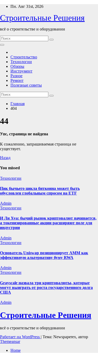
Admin (5, 203)
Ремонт (17, 80)
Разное (16, 76)
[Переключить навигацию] (2, 45)
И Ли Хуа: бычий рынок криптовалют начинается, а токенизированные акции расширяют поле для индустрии (48, 223)
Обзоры (17, 66)
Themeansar (10, 341)
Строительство (23, 57)
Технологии (21, 61)
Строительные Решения (42, 17)
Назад (5, 157)
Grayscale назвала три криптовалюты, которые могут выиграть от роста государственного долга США (46, 287)
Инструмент (21, 71)
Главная (17, 103)
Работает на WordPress (20, 337)
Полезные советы (26, 85)
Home (15, 350)
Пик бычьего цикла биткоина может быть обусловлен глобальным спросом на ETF (40, 190)
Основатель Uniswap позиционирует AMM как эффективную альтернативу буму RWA (44, 255)
